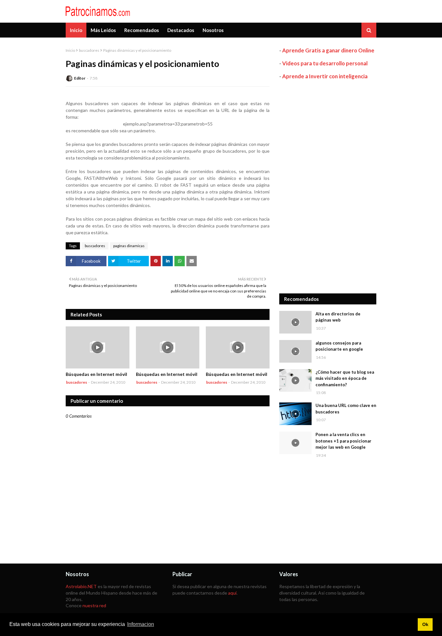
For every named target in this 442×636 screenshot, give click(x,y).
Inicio (70, 50)
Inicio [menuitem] (76, 30)
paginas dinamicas (129, 245)
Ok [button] (425, 624)
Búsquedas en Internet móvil (96, 374)
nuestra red (94, 605)
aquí (232, 593)
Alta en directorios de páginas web (337, 317)
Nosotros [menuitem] (213, 30)
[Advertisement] (327, 187)
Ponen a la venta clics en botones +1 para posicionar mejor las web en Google (343, 441)
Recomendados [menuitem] (141, 30)
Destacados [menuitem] (180, 30)
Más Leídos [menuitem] (103, 30)
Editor (79, 78)
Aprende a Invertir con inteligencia (325, 76)
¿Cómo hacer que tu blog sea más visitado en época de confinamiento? (344, 378)
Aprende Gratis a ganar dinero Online (328, 50)
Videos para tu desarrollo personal (325, 63)
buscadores (89, 50)
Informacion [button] (140, 624)
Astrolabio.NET (81, 586)
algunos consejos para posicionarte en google (339, 346)
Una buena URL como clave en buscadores (345, 408)
